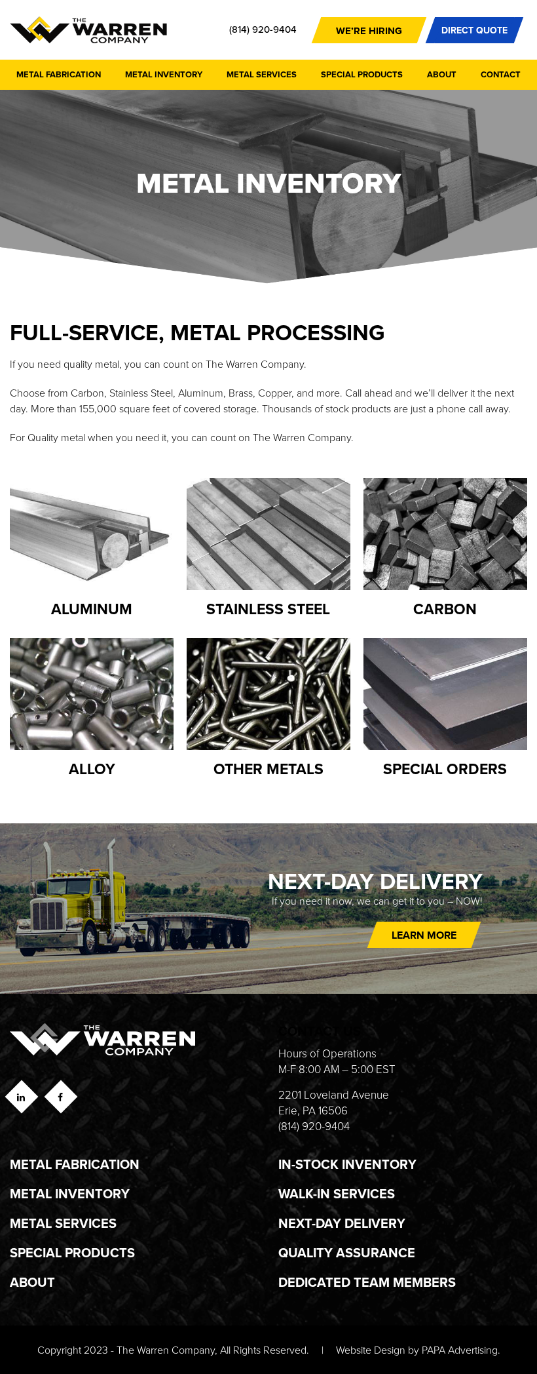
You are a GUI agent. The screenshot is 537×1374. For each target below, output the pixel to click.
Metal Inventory (163, 74)
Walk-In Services (336, 1193)
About (441, 74)
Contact (501, 74)
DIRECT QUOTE (474, 30)
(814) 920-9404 (263, 29)
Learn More (104, 530)
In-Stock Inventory (347, 1163)
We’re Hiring (369, 31)
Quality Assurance (346, 1252)
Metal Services (262, 74)
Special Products (362, 74)
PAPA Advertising (460, 1350)
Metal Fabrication (58, 74)
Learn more (424, 935)
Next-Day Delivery (341, 1222)
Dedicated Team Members (367, 1281)
